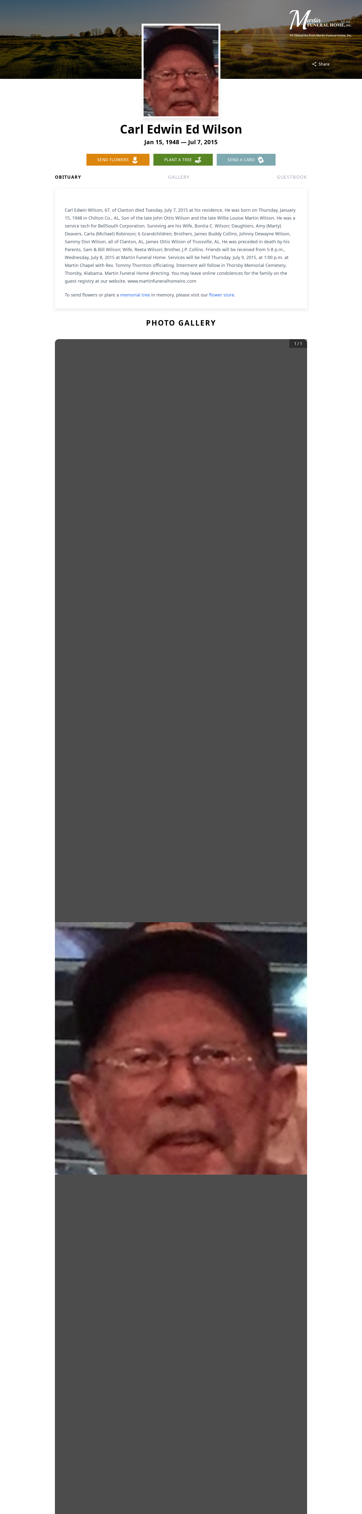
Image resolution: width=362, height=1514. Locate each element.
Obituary (68, 177)
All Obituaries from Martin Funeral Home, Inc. (321, 35)
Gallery (179, 177)
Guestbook (292, 177)
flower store (221, 295)
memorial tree (135, 295)
